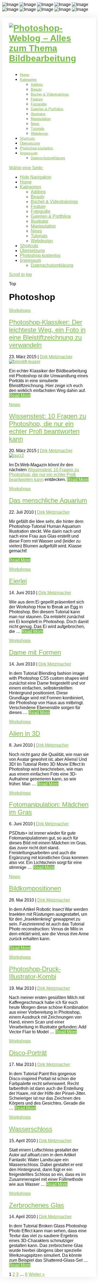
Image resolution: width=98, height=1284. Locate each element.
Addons (37, 84)
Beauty (36, 89)
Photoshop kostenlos (36, 148)
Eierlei (18, 581)
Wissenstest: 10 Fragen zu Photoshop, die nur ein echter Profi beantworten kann (47, 427)
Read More (19, 395)
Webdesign (39, 133)
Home (24, 75)
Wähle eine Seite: (26, 168)
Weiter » (37, 1274)
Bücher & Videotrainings (50, 94)
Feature (37, 99)
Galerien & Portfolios (47, 109)
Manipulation (41, 119)
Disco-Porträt (28, 1052)
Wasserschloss (30, 1129)
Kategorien (28, 80)
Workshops (20, 310)
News (35, 124)
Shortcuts (27, 138)
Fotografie (39, 104)
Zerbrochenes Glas (36, 1205)
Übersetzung (30, 143)
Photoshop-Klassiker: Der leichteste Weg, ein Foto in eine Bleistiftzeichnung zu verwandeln (47, 333)
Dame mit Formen (35, 652)
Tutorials (37, 129)
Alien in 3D (24, 733)
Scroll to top (20, 274)
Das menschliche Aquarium (48, 500)
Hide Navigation (35, 177)
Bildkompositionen (35, 888)
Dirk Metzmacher (56, 356)
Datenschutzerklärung (48, 158)
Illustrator (38, 114)
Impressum (29, 153)
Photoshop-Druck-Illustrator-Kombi (35, 972)
